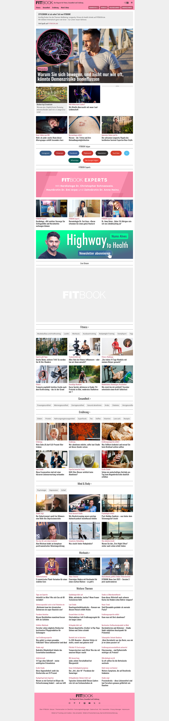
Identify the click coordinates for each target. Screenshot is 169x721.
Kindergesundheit (127, 8)
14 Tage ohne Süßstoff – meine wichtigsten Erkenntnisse (47, 661)
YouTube (116, 153)
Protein (48, 419)
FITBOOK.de (53, 23)
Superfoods (82, 419)
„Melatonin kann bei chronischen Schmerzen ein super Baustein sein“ (49, 608)
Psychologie (41, 490)
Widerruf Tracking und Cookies (62, 713)
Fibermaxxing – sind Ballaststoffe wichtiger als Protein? (114, 651)
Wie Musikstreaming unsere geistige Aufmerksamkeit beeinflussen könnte (83, 517)
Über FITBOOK (44, 709)
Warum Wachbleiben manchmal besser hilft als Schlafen (50, 618)
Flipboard (87, 153)
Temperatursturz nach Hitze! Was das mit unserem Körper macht (84, 651)
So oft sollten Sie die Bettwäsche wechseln (114, 661)
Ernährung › (84, 412)
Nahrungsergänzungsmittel (64, 419)
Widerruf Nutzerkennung (91, 713)
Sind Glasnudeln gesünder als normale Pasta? (116, 608)
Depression (53, 490)
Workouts (104, 8)
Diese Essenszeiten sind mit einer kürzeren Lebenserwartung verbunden (50, 473)
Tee (91, 419)
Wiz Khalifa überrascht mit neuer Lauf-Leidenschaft (83, 108)
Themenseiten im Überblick (64, 709)
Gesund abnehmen (94, 405)
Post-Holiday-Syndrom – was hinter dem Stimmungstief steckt (117, 517)
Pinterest (59, 153)
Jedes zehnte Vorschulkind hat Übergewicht (80, 661)
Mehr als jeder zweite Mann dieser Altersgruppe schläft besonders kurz (49, 138)
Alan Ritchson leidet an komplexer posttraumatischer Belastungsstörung (50, 544)
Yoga (131, 334)
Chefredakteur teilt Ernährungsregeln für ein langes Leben (84, 618)
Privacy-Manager (115, 709)
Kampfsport (122, 334)
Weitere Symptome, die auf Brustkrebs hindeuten (116, 671)
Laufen (66, 334)
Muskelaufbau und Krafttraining (49, 334)
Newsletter (102, 153)
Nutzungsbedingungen (81, 709)
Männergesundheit (61, 405)
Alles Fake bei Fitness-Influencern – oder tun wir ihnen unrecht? (84, 360)
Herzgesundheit (128, 405)
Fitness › (84, 327)
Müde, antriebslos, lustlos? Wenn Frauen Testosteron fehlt (84, 598)
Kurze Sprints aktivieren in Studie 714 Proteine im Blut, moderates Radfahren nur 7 (83, 389)
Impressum (125, 709)
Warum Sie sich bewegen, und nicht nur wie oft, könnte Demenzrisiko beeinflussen (80, 76)
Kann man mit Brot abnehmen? (113, 617)
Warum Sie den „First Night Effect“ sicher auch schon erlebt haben (115, 544)
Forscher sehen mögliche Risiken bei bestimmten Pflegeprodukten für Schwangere (50, 630)
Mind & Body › (84, 484)
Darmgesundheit (77, 405)
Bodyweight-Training (106, 334)
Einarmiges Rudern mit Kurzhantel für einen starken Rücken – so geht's (83, 580)
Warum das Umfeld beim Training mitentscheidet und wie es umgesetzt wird (51, 109)
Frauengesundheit (114, 8)
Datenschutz (94, 709)
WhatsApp (74, 160)
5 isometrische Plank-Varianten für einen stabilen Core (51, 580)
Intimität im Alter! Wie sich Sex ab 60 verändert (50, 598)
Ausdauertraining (89, 334)
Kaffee (98, 419)
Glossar (52, 709)
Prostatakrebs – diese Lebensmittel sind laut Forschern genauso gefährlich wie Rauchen (117, 682)
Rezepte (127, 419)
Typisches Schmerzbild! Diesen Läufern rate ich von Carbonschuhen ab (83, 681)
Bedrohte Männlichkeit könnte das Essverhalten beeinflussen (49, 651)
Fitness (38, 7)
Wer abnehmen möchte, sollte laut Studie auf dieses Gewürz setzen (84, 445)
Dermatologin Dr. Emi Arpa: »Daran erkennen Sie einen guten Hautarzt (82, 222)
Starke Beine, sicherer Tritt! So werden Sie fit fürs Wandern (51, 360)
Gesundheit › (84, 398)
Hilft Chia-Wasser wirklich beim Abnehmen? (81, 473)
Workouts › (84, 553)
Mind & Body (65, 7)
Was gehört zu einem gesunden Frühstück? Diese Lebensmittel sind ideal (51, 641)
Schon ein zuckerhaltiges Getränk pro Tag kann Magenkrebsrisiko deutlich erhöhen (116, 474)
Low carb (117, 419)
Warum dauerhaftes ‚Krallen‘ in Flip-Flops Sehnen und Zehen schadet (84, 629)
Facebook (73, 153)
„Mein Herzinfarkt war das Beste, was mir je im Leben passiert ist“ (117, 641)
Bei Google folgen (91, 160)
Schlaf (63, 490)
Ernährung (55, 7)
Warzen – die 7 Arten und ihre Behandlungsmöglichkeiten (80, 138)
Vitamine (107, 419)
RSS (100, 709)
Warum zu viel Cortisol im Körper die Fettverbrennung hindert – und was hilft (51, 681)
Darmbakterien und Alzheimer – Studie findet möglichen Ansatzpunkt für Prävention (116, 630)
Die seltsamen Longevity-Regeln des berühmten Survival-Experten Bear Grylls (117, 138)
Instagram (45, 153)
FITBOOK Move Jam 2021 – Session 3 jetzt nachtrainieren (115, 580)
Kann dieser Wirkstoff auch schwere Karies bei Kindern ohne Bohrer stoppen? (117, 598)
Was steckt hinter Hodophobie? (81, 543)
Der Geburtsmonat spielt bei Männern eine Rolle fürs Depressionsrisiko (50, 517)
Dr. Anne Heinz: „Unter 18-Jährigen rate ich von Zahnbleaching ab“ (116, 222)
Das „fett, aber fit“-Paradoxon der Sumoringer (81, 671)
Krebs (107, 405)
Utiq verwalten (77, 713)
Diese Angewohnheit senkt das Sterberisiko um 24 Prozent (47, 671)
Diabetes (115, 405)
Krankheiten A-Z (93, 8)
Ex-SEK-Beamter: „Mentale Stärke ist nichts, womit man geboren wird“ (83, 641)
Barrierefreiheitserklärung (108, 713)
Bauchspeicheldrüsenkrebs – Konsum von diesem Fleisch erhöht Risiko (84, 608)
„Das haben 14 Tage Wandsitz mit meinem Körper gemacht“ (114, 360)
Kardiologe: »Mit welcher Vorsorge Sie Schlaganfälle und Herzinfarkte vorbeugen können (50, 223)
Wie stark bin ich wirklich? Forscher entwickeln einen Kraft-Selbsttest (115, 388)
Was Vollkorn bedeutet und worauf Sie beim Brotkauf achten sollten (116, 445)
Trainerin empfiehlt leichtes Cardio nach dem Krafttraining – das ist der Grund (51, 388)
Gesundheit (46, 7)
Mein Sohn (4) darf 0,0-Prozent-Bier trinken (49, 445)
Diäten (39, 419)
